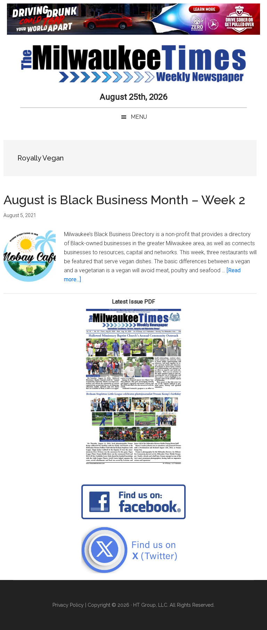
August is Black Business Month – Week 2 (124, 199)
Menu (139, 117)
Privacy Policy (68, 605)
